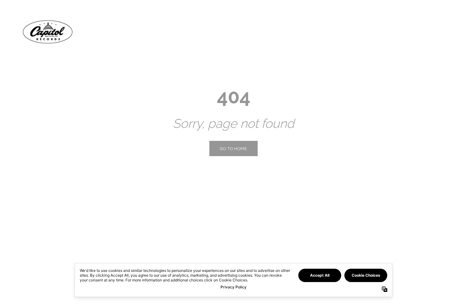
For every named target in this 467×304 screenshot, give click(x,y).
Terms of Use (57, 292)
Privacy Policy (25, 292)
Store (431, 31)
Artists (401, 31)
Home (372, 31)
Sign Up (426, 292)
